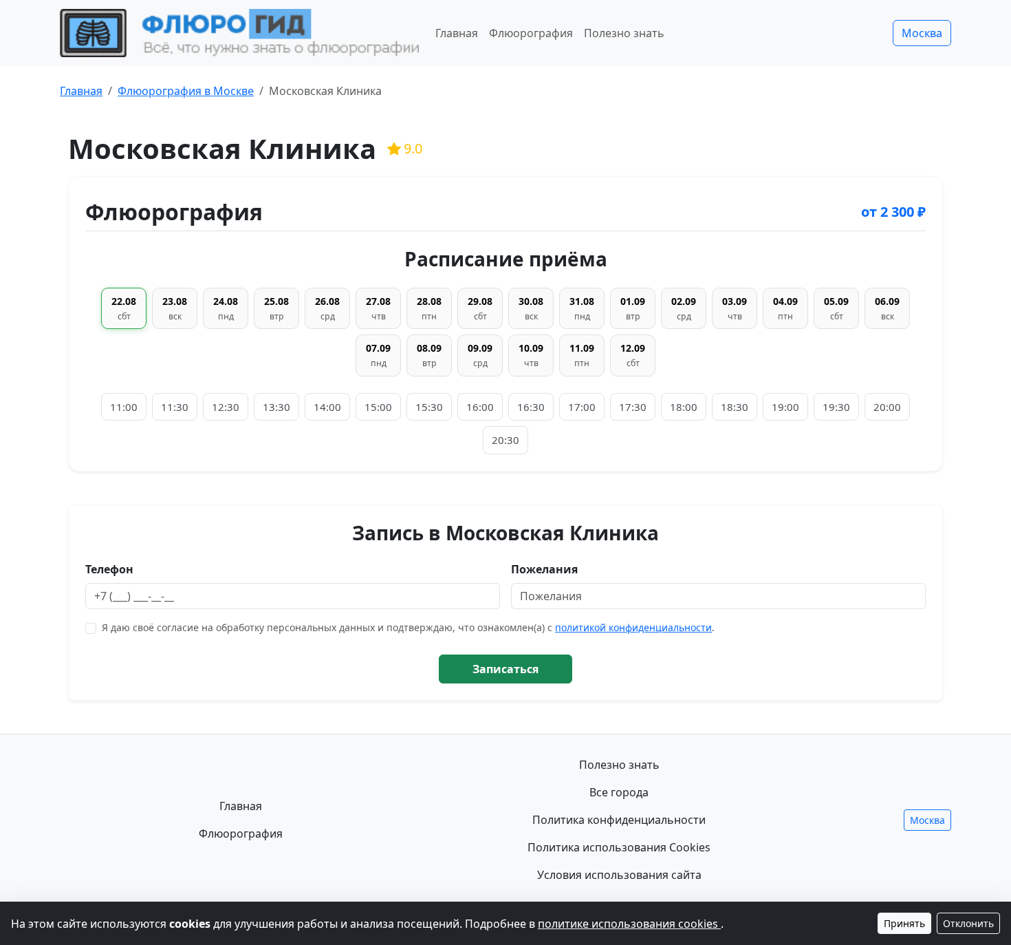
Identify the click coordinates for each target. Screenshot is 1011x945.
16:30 (531, 407)
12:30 (225, 407)
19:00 (785, 407)
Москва (922, 33)
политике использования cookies (629, 923)
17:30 (632, 407)
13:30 (276, 407)
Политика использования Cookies (619, 847)
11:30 (174, 407)
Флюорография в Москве (186, 90)
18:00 (683, 407)
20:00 (887, 407)
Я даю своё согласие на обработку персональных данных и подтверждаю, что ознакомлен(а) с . (408, 627)
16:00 (480, 407)
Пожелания (544, 569)
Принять (904, 923)
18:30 (734, 407)
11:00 (124, 407)
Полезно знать (624, 33)
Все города (619, 792)
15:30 (429, 407)
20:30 (505, 440)
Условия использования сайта (619, 874)
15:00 (378, 407)
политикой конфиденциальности (633, 627)
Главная (456, 33)
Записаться (505, 669)
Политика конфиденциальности (619, 819)
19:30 (836, 407)
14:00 (327, 407)
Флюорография (531, 33)
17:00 (582, 407)
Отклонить (968, 923)
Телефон (109, 569)
